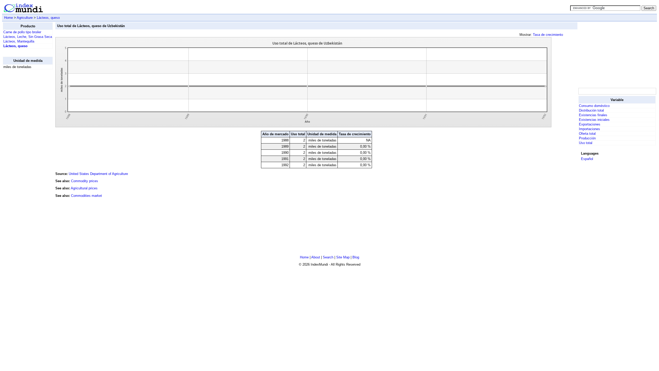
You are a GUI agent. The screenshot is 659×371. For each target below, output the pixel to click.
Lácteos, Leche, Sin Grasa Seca (27, 37)
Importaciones (589, 129)
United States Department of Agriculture (98, 174)
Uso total (585, 143)
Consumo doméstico (594, 106)
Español (587, 159)
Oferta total (587, 134)
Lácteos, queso (48, 18)
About (315, 257)
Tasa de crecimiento (548, 35)
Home (8, 18)
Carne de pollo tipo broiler (22, 32)
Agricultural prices (84, 188)
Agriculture (25, 18)
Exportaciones (589, 124)
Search (328, 257)
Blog (355, 257)
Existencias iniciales (594, 120)
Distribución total (591, 110)
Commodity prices (84, 181)
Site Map (343, 257)
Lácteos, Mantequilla (18, 41)
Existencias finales (593, 115)
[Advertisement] (23, 150)
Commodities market (86, 196)
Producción (587, 138)
